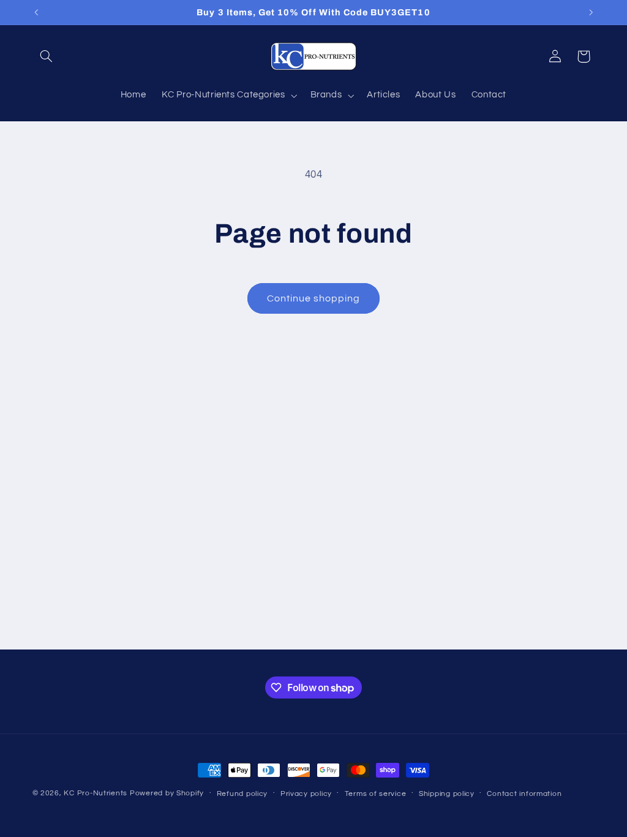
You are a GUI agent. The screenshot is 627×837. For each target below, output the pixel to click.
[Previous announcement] (36, 12)
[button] (46, 56)
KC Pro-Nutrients (95, 793)
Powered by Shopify (167, 793)
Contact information (524, 793)
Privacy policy (306, 793)
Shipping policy (447, 793)
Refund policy (242, 793)
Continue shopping (314, 298)
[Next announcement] (590, 12)
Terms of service (376, 793)
